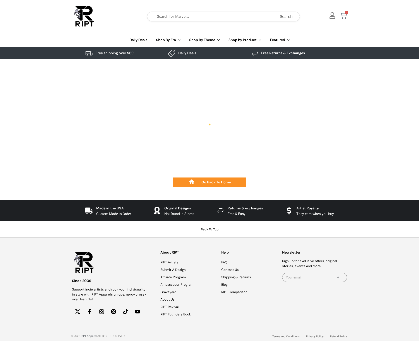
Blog (224, 284)
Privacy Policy (315, 336)
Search (286, 16)
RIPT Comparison (234, 292)
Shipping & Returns (236, 277)
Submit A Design (173, 270)
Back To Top (209, 229)
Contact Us (230, 270)
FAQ (224, 262)
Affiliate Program (173, 277)
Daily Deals (138, 40)
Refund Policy (338, 336)
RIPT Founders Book (175, 314)
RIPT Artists (169, 262)
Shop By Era (166, 40)
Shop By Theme (202, 40)
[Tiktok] (125, 311)
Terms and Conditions (286, 336)
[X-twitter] (77, 311)
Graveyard (168, 292)
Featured (277, 40)
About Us (167, 299)
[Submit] (338, 277)
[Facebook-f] (89, 311)
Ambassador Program (176, 284)
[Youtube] (137, 311)
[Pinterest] (113, 311)
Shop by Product (242, 40)
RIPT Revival (169, 307)
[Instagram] (101, 311)
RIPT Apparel (89, 336)
